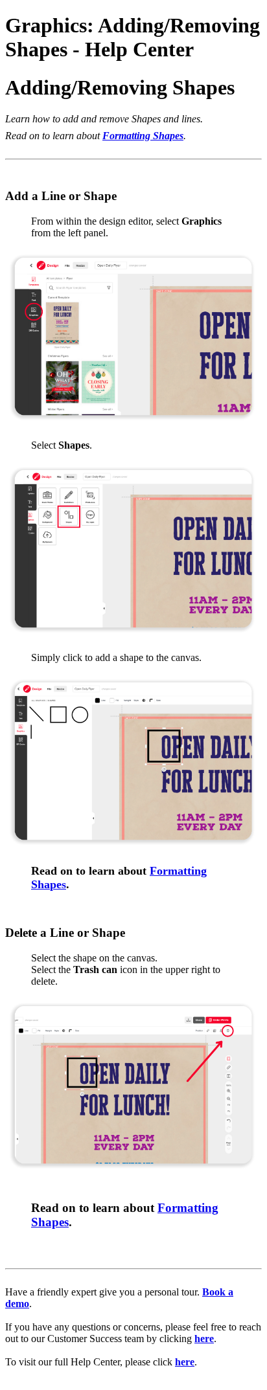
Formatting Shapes (142, 135)
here (204, 1338)
